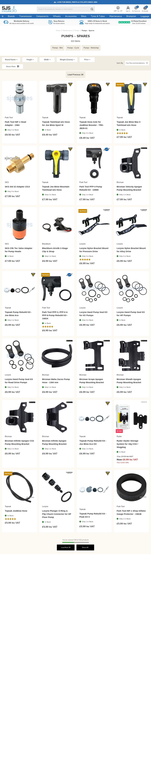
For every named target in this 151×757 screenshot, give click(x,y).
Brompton (131, 16)
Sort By (120, 63)
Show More (11, 66)
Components (42, 16)
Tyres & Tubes (98, 16)
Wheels (57, 16)
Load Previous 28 (75, 74)
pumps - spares (88, 30)
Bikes (83, 16)
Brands (11, 16)
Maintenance (67, 30)
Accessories (71, 16)
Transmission (25, 16)
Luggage (145, 16)
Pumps (76, 30)
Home (58, 30)
